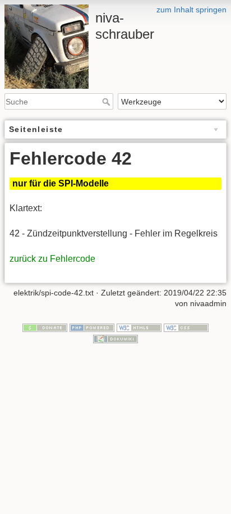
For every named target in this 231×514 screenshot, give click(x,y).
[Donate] (44, 326)
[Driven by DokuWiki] (115, 338)
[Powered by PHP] (92, 326)
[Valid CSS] (186, 326)
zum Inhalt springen (191, 9)
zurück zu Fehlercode (52, 258)
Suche (107, 102)
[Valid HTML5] (139, 326)
